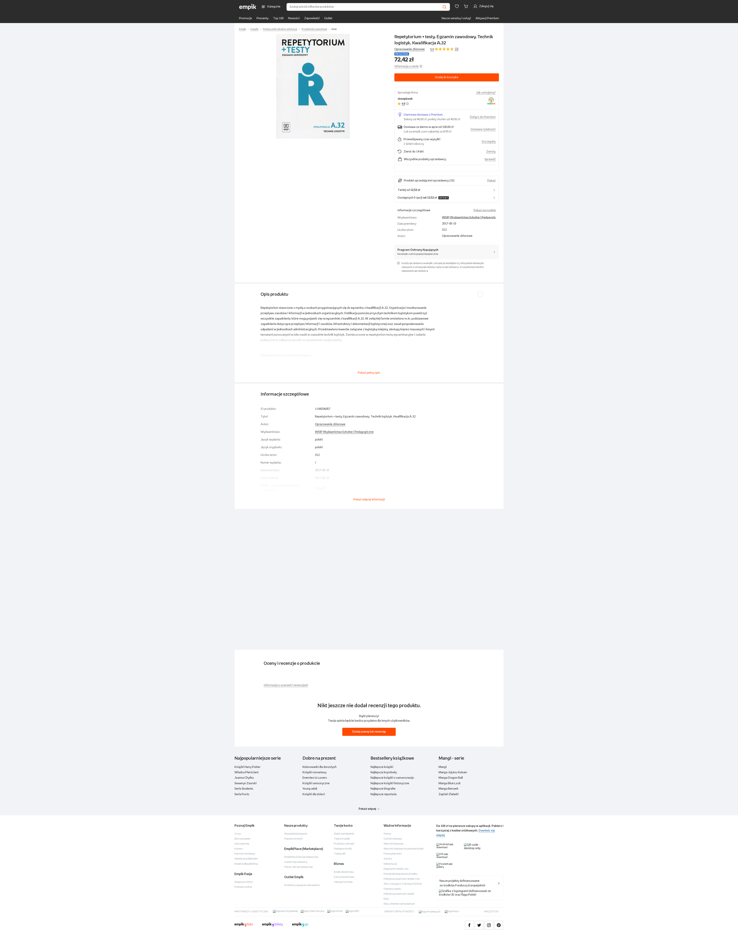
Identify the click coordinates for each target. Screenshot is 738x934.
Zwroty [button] (491, 151)
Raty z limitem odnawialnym (399, 904)
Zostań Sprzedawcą (295, 862)
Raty (386, 899)
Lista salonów (241, 844)
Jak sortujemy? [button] (486, 92)
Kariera (238, 849)
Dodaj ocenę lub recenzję (369, 731)
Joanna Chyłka (244, 777)
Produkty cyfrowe (344, 844)
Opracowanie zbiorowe (330, 424)
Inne (334, 29)
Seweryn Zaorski (245, 783)
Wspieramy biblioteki (246, 859)
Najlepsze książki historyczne (390, 783)
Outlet (328, 18)
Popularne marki (293, 839)
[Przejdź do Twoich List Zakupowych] (457, 6)
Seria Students (243, 788)
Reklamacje (390, 864)
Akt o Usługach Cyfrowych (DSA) (403, 884)
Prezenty (262, 18)
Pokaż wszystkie (485, 210)
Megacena (401, 54)
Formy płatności (393, 854)
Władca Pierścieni (246, 772)
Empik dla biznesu (344, 872)
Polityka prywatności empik (399, 894)
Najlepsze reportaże (384, 794)
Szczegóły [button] (489, 141)
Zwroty (388, 859)
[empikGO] (300, 925)
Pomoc (387, 834)
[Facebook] (469, 925)
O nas (237, 834)
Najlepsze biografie (383, 788)
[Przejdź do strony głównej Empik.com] (248, 7)
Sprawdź (490, 159)
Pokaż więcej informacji (369, 499)
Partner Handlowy (244, 854)
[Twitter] (479, 925)
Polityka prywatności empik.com (402, 879)
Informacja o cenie (406, 66)
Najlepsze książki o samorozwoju (392, 777)
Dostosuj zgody (392, 889)
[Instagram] (489, 925)
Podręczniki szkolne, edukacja (280, 29)
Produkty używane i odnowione (301, 885)
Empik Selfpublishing (246, 864)
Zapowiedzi (312, 18)
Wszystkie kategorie (295, 834)
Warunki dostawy (393, 844)
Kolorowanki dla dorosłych (320, 767)
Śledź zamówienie (344, 834)
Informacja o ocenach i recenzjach (286, 685)
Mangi (443, 767)
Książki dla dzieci (314, 794)
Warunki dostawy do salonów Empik (404, 849)
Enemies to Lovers (315, 777)
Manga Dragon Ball (451, 777)
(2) (456, 49)
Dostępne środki (343, 849)
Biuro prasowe (242, 839)
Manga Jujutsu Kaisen (453, 772)
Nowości (294, 18)
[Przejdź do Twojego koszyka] (467, 6)
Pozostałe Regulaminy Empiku (401, 874)
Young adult (310, 788)
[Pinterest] (498, 925)
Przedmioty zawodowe (314, 29)
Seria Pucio (241, 794)
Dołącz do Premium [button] (483, 117)
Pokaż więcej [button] (367, 808)
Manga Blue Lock (450, 783)
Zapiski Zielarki (449, 794)
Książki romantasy (315, 772)
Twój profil (339, 854)
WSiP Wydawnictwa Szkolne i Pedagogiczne (471, 217)
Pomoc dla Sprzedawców (298, 867)
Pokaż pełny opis (369, 372)
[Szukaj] (444, 7)
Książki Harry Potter (247, 767)
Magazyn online (243, 882)
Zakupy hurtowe (343, 882)
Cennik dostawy (393, 839)
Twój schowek (342, 839)
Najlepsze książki (382, 767)
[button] (313, 86)
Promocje (245, 18)
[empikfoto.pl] (243, 925)
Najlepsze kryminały (384, 772)
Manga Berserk (448, 788)
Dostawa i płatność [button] (483, 129)
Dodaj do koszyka (446, 77)
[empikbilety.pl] (272, 925)
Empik (242, 29)
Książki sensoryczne (316, 783)
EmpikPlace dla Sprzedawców (301, 857)
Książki (254, 29)
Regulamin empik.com (396, 869)
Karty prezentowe (344, 877)
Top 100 (278, 18)
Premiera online (243, 887)
